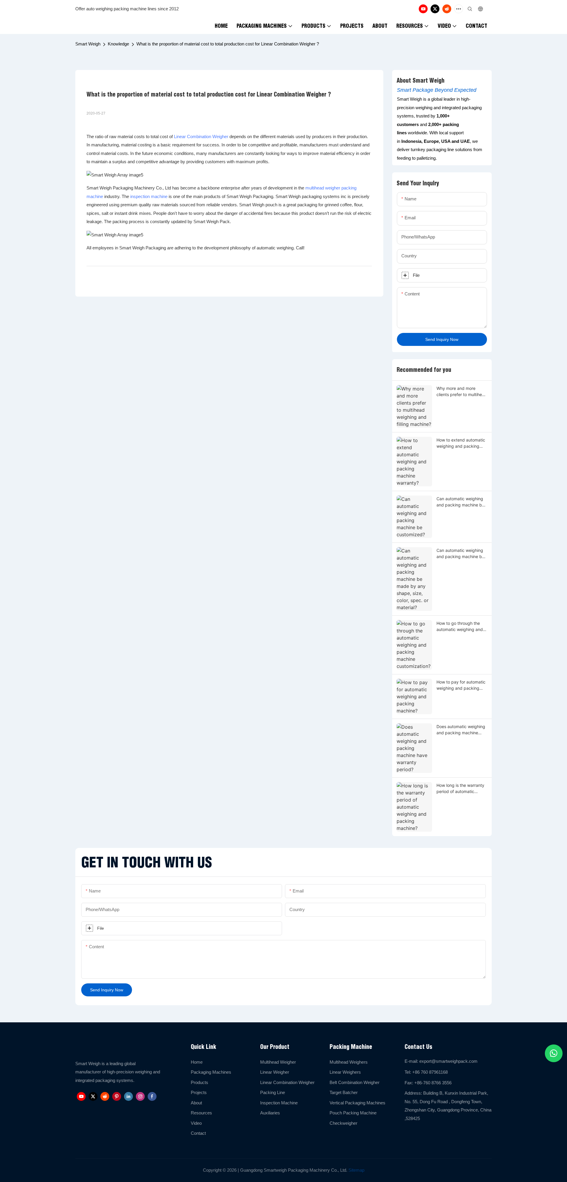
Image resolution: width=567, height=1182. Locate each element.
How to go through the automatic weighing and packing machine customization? (459, 626)
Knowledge (118, 43)
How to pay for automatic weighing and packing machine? (460, 685)
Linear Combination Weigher (201, 136)
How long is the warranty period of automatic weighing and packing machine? (460, 788)
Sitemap (355, 1170)
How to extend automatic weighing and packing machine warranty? (460, 443)
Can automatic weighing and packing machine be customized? (460, 502)
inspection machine (148, 196)
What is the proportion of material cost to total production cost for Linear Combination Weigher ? (227, 43)
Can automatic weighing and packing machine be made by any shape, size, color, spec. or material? (461, 554)
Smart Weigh (87, 43)
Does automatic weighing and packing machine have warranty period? (460, 730)
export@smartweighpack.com (448, 1061)
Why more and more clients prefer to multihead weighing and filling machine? (461, 392)
